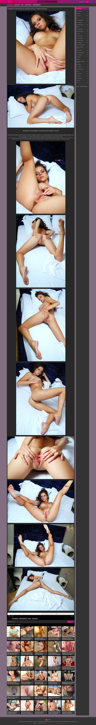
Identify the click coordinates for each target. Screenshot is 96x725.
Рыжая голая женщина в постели (53, 698)
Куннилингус (78, 64)
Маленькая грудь (79, 24)
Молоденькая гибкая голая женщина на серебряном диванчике (54, 668)
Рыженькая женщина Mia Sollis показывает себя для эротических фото (26, 653)
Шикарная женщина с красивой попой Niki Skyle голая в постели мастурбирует (67, 639)
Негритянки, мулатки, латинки (80, 62)
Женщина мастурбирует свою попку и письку (26, 683)
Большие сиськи (79, 35)
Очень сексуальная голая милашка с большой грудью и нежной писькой (41, 698)
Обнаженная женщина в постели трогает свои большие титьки (12, 653)
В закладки (12, 616)
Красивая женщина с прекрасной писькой (25, 698)
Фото (77, 18)
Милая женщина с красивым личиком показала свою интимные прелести (40, 653)
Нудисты (78, 59)
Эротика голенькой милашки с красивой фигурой (52, 683)
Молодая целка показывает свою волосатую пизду (68, 653)
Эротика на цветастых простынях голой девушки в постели (27, 712)
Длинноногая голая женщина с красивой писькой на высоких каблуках (39, 683)
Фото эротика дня (79, 20)
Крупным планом (79, 31)
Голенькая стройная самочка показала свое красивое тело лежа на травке (40, 668)
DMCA (22, 4)
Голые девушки (15, 618)
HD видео (78, 13)
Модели (77, 26)
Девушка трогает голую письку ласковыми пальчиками (12, 698)
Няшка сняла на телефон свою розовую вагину (67, 698)
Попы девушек (79, 54)
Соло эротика (34, 618)
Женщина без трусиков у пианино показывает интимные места (26, 639)
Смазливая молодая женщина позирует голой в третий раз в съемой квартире (13, 639)
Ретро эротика (79, 22)
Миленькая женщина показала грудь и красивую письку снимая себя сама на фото (13, 683)
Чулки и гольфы (79, 38)
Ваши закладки (36, 4)
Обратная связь (28, 4)
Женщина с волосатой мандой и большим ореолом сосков (12, 712)
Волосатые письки (79, 40)
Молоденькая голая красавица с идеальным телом (40, 639)
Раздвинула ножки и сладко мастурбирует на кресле (68, 683)
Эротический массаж (80, 44)
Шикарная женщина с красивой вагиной (39, 712)
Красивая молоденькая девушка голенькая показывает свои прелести (13, 668)
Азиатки (77, 33)
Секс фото (78, 75)
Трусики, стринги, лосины (79, 47)
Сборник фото (79, 50)
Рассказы (78, 80)
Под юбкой (78, 56)
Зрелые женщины (79, 69)
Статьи (77, 82)
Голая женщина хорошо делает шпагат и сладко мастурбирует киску (53, 639)
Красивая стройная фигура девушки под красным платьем (54, 712)
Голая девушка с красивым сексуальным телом (27, 668)
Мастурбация (79, 78)
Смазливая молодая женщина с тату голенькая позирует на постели (68, 668)
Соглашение (9, 4)
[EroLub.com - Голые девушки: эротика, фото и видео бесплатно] (16, 3)
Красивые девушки (23, 618)
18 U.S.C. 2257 (16, 4)
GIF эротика (78, 15)
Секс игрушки (79, 66)
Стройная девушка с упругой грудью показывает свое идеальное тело (54, 653)
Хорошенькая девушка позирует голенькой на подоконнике (67, 712)
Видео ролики (79, 11)
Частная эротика (79, 29)
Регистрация (81, 1)
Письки (29, 618)
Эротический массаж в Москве (40, 723)
